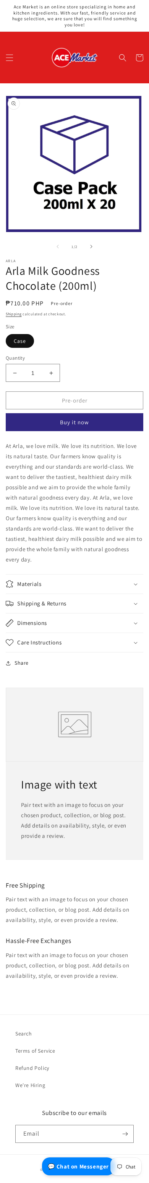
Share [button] (22, 662)
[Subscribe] (125, 1134)
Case (20, 341)
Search (23, 1033)
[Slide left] (57, 246)
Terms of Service (35, 1050)
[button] (9, 57)
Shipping (14, 314)
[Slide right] (91, 246)
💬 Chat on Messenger (78, 1166)
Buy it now (74, 422)
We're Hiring (30, 1085)
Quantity (15, 358)
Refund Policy (32, 1068)
